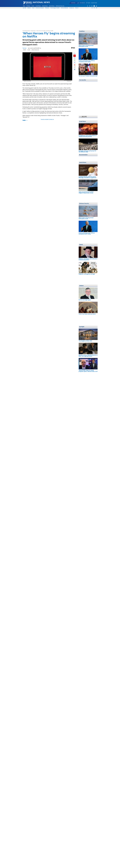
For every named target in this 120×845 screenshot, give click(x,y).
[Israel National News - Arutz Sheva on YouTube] (94, 6)
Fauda (29, 49)
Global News (33, 30)
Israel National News (26, 30)
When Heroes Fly (35, 49)
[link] (88, 46)
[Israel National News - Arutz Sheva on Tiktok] (96, 6)
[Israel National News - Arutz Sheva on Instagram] (92, 6)
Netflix (24, 49)
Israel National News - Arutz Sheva (33, 3)
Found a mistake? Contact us (47, 119)
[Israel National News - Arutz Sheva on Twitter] (88, 6)
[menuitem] (24, 6)
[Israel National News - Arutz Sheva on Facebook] (90, 6)
